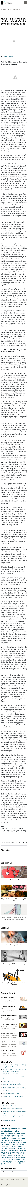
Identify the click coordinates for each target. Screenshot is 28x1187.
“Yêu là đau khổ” (14, 880)
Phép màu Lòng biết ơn (9, 1120)
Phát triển (4, 1146)
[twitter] (9, 1184)
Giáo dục (4, 1150)
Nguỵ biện (20, 1161)
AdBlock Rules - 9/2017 (7, 1051)
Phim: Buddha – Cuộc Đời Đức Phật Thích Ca (8, 1024)
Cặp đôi (21, 1144)
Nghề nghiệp (21, 1133)
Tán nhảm (8, 1131)
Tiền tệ (5, 1154)
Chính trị (21, 1148)
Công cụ (14, 1142)
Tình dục (24, 1163)
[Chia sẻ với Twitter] (19, 843)
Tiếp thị (3, 1159)
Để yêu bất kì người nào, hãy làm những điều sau (14, 899)
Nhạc (23, 1138)
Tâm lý (5, 56)
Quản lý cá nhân (5, 1163)
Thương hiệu (15, 1163)
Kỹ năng (17, 1140)
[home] (1, 1184)
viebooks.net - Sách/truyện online (12, 1108)
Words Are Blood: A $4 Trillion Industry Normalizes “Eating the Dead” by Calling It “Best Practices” (14, 1089)
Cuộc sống (7, 1140)
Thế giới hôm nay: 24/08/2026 (11, 1074)
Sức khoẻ (12, 1148)
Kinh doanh (13, 1138)
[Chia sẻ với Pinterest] (26, 843)
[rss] (4, 1184)
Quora (13, 1136)
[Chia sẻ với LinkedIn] (23, 843)
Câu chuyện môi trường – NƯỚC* (12, 1084)
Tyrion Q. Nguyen (9, 2)
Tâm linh (18, 1156)
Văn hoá (14, 1129)
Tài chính (13, 1154)
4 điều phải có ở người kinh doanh (14, 945)
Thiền (12, 1146)
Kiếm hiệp (4, 1152)
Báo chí (4, 1128)
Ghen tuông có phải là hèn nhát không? (14, 964)
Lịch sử (6, 1144)
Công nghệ (19, 1131)
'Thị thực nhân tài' (8, 1081)
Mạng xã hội (13, 1152)
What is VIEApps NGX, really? (11, 1093)
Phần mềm (23, 1152)
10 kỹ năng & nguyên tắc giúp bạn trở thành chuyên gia (14, 983)
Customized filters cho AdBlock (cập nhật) (7, 1033)
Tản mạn (4, 1148)
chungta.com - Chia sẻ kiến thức (12, 1106)
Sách (13, 1144)
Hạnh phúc (12, 1150)
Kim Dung (22, 1150)
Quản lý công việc (6, 1157)
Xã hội (10, 1133)
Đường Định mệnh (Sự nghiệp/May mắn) (7, 997)
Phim (6, 1136)
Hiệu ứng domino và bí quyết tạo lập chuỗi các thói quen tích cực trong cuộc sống (14, 918)
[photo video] (7, 1184)
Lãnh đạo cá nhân (10, 1161)
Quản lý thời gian (19, 1157)
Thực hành (10, 1156)
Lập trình (23, 1142)
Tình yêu (11, 56)
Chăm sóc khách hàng (14, 1159)
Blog (2, 1133)
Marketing (4, 1142)
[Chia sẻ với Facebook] (16, 843)
